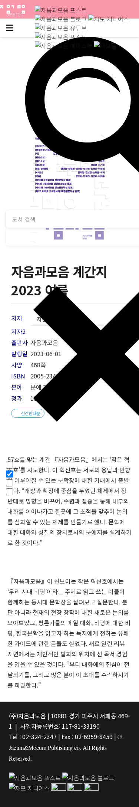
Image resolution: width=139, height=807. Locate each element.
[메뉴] (9, 28)
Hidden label (32, 464)
